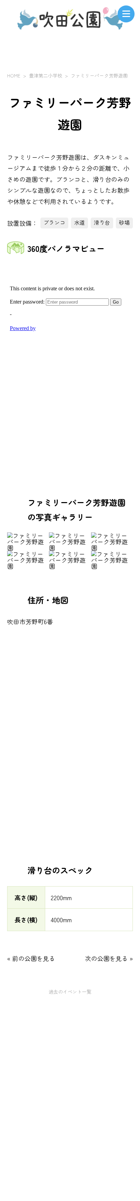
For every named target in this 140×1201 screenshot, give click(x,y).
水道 (79, 222)
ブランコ (54, 222)
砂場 (124, 222)
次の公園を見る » (109, 958)
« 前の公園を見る (31, 958)
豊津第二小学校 (45, 75)
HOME (13, 75)
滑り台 (102, 222)
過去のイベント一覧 (70, 991)
